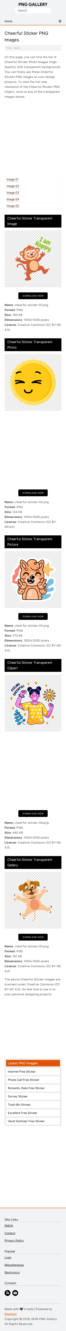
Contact (10, 1233)
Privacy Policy (14, 1240)
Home (9, 48)
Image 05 (13, 206)
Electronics (12, 1272)
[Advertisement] (33, 137)
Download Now (33, 295)
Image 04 (13, 199)
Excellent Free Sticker (22, 1113)
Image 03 (13, 192)
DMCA (9, 1225)
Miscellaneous (14, 1265)
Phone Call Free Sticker (23, 1080)
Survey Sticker (18, 1096)
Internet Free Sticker (22, 1071)
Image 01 (13, 179)
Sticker (17, 48)
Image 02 (13, 186)
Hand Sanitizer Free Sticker (26, 1121)
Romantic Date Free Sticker (26, 1088)
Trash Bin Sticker (19, 1104)
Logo (8, 1257)
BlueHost (11, 1314)
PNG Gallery (33, 4)
